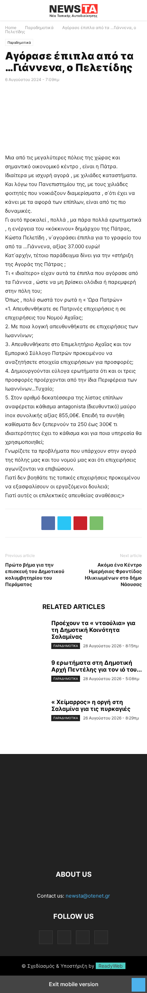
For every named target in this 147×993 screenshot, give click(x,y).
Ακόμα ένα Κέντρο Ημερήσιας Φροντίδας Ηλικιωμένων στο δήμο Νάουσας (113, 574)
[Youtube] (101, 937)
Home (10, 27)
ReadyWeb (110, 966)
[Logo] (73, 853)
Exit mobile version (73, 984)
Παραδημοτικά (39, 27)
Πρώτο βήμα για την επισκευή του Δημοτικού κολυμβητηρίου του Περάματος (34, 574)
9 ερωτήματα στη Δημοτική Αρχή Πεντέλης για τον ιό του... (96, 666)
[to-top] (138, 981)
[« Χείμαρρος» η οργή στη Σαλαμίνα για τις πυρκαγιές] (25, 714)
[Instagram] (64, 937)
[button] (15, 10)
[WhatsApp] (96, 523)
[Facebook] (48, 523)
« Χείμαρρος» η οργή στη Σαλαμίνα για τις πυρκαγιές (91, 705)
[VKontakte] (83, 937)
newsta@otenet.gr (88, 895)
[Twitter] (64, 523)
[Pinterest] (80, 523)
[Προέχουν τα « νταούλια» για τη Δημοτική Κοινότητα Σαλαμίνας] (25, 635)
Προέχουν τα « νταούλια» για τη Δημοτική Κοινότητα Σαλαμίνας (93, 630)
